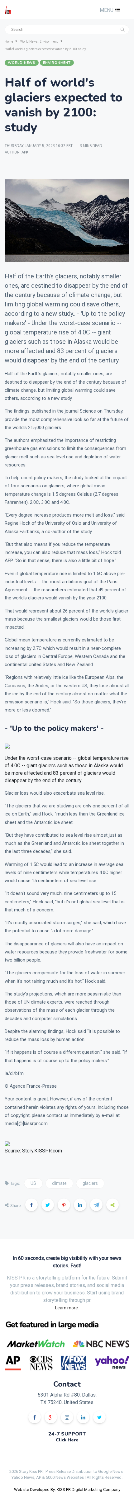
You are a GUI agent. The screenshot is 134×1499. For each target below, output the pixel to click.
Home (9, 41)
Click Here (67, 1440)
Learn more (66, 1307)
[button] (109, 10)
